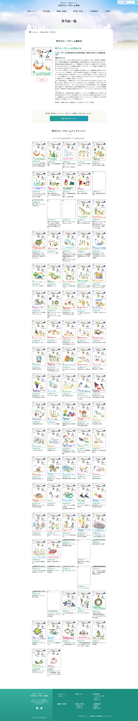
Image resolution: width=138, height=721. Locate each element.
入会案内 (108, 11)
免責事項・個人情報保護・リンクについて (100, 716)
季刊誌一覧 (79, 706)
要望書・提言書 (61, 11)
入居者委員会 (94, 11)
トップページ (61, 694)
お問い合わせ (97, 708)
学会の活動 (46, 11)
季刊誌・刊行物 (78, 11)
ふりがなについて (82, 716)
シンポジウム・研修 (99, 696)
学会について (31, 11)
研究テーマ (97, 699)
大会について (97, 698)
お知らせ (61, 696)
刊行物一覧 (79, 707)
